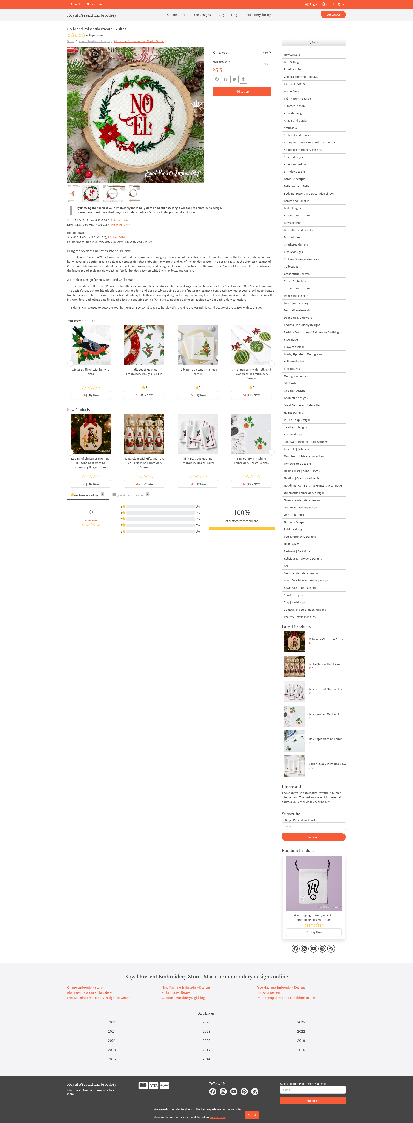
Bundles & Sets (293, 69)
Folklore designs (294, 361)
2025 (301, 1022)
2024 (112, 1031)
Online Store (176, 14)
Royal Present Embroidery (92, 15)
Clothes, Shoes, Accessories (301, 259)
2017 (206, 1049)
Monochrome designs (297, 464)
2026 (206, 1022)
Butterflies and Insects (298, 230)
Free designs (292, 369)
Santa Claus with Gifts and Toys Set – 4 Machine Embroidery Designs (144, 463)
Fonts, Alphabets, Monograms (303, 354)
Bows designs (292, 223)
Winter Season (293, 91)
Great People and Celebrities (302, 405)
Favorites (96, 4)
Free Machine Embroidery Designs (280, 987)
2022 (301, 1031)
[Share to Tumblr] (243, 79)
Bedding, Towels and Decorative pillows (309, 193)
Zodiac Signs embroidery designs (305, 610)
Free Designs (201, 14)
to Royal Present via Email (298, 820)
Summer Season (294, 106)
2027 (112, 1022)
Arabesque (291, 128)
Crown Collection (295, 281)
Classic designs (293, 252)
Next (265, 53)
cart (343, 4)
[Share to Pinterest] (217, 79)
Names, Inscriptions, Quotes (302, 471)
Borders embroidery (297, 215)
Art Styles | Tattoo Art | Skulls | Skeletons (310, 142)
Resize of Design (268, 992)
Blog (221, 14)
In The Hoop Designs (297, 420)
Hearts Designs (293, 412)
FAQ (234, 14)
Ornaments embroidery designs (304, 493)
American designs (295, 164)
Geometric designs (296, 398)
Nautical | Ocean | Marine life (301, 478)
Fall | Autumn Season (297, 98)
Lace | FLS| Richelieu (296, 449)
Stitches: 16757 (120, 225)
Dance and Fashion (296, 296)
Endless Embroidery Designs (302, 325)
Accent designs (293, 157)
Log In (77, 4)
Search (316, 42)
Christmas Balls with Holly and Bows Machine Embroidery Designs (251, 374)
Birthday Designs (294, 171)
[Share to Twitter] (234, 79)
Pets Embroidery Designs (300, 537)
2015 (112, 1058)
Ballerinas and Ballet (297, 186)
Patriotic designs (294, 529)
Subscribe (314, 837)
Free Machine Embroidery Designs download (99, 997)
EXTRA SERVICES (294, 84)
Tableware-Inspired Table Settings (305, 442)
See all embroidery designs (301, 573)
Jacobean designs (295, 427)
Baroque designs (294, 179)
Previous (221, 53)
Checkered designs (296, 245)
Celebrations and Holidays (301, 77)
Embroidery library (257, 14)
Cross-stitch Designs (297, 274)
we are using (218, 1117)
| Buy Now (91, 395)
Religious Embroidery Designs (303, 558)
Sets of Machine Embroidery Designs (307, 580)
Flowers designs (294, 347)
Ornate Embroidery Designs (301, 507)
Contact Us (334, 15)
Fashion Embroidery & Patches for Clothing (311, 332)
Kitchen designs (294, 434)
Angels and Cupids (296, 120)
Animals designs (294, 113)
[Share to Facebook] (226, 79)
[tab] (88, 495)
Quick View (90, 347)
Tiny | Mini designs (295, 602)
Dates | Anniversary (296, 303)
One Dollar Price (294, 515)
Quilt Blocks (291, 544)
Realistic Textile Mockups (300, 617)
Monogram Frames (296, 376)
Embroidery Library (176, 992)
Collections (291, 266)
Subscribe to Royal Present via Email (303, 1084)
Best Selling (291, 62)
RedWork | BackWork (297, 551)
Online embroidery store (85, 987)
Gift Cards (290, 383)
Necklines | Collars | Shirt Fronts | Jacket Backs (313, 485)
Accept (252, 1115)
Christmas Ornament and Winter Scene (139, 41)
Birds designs (292, 208)
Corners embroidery (297, 288)
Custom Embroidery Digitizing (183, 997)
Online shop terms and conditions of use (285, 997)
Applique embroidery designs (303, 150)
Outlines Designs (294, 522)
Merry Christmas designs (94, 41)
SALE (287, 566)
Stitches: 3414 (116, 237)
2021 (112, 1040)
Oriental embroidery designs (302, 500)
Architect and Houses (297, 135)
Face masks (291, 339)
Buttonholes (292, 237)
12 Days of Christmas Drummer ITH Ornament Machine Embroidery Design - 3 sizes (91, 463)
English (314, 4)
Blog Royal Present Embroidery (89, 992)
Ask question (94, 35)
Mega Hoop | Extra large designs (304, 456)
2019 (301, 1040)
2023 (206, 1031)
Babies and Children (297, 201)
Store (70, 41)
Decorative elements (297, 310)
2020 (206, 1040)
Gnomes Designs (294, 391)
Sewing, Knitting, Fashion (300, 588)
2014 (206, 1058)
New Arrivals (292, 55)
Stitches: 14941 (120, 220)
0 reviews (91, 520)
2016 (301, 1049)
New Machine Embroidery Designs (186, 987)
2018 (112, 1049)
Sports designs (293, 595)
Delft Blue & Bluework (298, 318)
